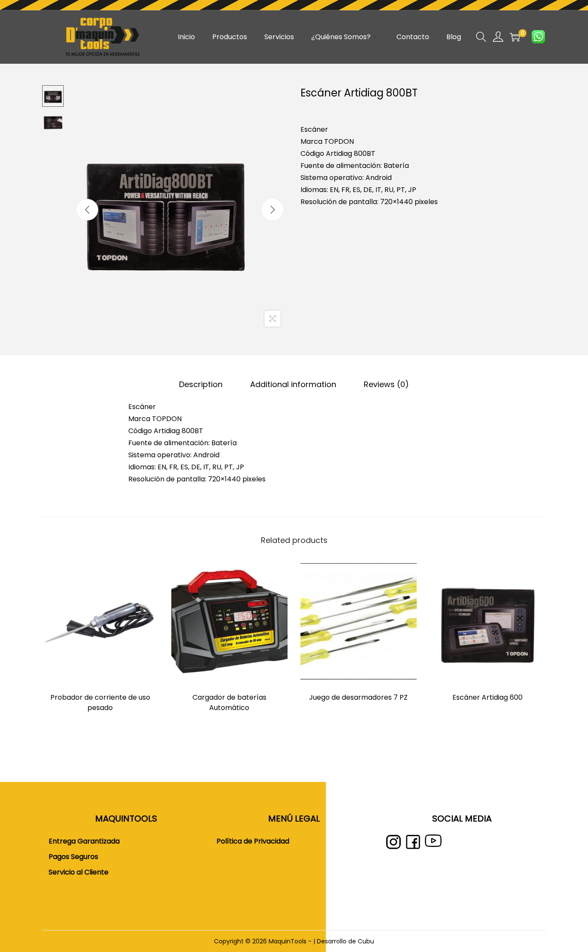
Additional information (293, 384)
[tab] (201, 384)
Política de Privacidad (253, 841)
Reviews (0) (386, 384)
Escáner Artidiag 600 (487, 697)
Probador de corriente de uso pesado (100, 702)
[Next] (272, 209)
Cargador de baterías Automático (229, 702)
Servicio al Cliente (78, 872)
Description (201, 384)
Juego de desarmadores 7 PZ (358, 697)
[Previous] (87, 209)
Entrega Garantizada (84, 841)
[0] (515, 37)
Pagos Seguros (73, 857)
